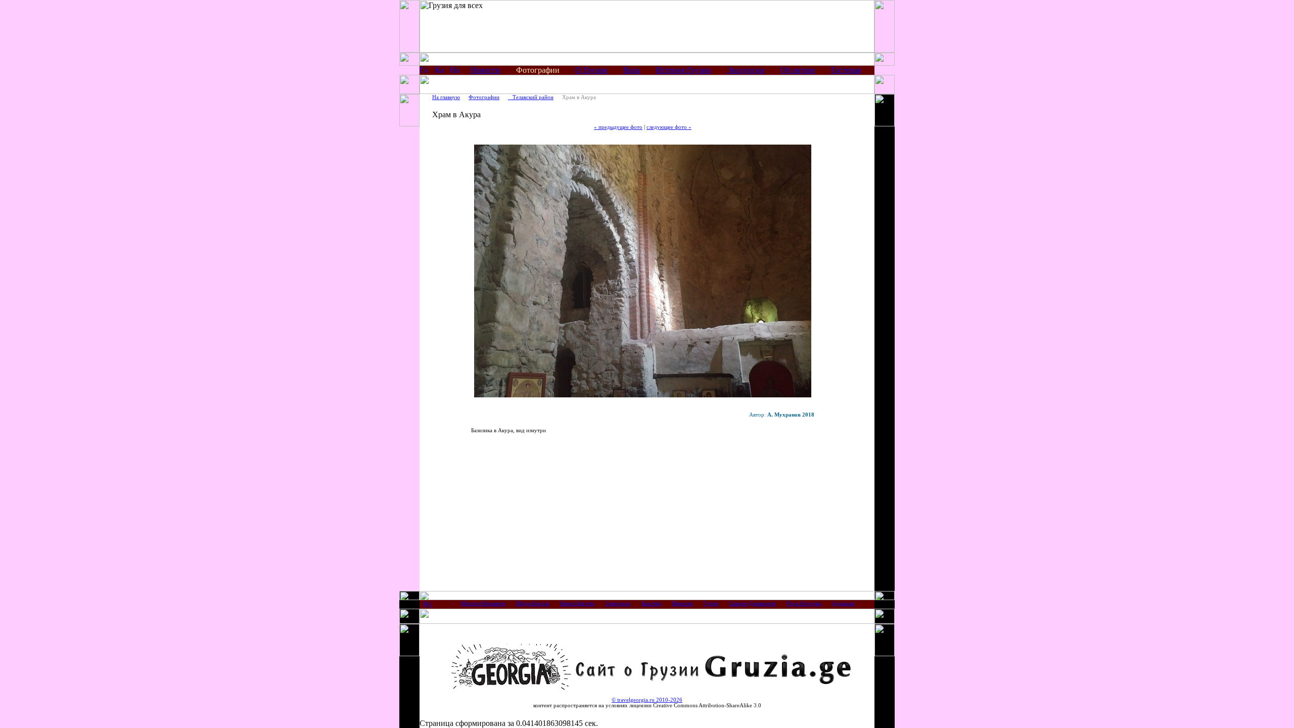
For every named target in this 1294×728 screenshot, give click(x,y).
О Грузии (591, 70)
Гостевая (846, 70)
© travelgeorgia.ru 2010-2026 (647, 700)
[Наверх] (427, 606)
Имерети (682, 603)
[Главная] (424, 71)
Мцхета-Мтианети (482, 603)
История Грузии (683, 70)
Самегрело (618, 603)
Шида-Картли (532, 603)
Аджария (843, 603)
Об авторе (797, 70)
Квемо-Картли (577, 603)
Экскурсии (746, 70)
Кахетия (651, 603)
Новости (485, 70)
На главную (446, 97)
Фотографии (484, 97)
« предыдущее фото (618, 127)
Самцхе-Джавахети (752, 603)
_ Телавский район (530, 97)
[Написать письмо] (454, 71)
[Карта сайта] (439, 71)
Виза (631, 70)
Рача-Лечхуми (804, 603)
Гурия (711, 603)
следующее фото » (668, 127)
